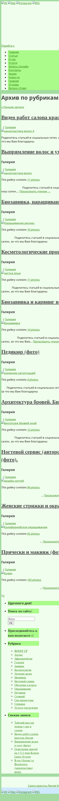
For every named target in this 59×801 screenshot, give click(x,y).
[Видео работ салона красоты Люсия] (17, 131)
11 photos (33, 180)
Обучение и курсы (25, 685)
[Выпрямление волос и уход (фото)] (16, 173)
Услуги (13, 63)
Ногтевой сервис (24, 681)
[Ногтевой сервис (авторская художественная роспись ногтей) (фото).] (12, 481)
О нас (12, 59)
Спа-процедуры (23, 700)
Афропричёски (23, 658)
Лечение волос (23, 673)
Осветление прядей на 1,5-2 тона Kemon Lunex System (26, 752)
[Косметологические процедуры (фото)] (11, 273)
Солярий (19, 696)
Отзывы (14, 84)
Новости (14, 77)
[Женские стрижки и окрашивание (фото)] (24, 527)
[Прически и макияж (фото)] (6, 573)
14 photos (33, 330)
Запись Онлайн (19, 66)
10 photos (33, 229)
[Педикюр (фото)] (18, 373)
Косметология (22, 670)
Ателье (18, 655)
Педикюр (20, 692)
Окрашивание (22, 689)
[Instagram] (24, 3)
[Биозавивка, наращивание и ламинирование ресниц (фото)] (17, 223)
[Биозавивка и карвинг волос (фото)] (10, 323)
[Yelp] (12, 3)
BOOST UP (20, 651)
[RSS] (36, 3)
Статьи (13, 55)
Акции (13, 74)
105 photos (34, 580)
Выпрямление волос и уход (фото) (26, 743)
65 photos (33, 534)
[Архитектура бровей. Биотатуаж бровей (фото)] (19, 423)
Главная (14, 52)
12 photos (33, 430)
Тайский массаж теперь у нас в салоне (24, 726)
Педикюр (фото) (20, 351)
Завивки (19, 666)
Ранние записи (12, 107)
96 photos (33, 487)
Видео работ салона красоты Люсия (26, 736)
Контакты (15, 70)
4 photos (32, 379)
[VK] (4, 3)
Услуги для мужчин (26, 707)
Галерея (14, 81)
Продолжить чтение (35, 191)
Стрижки (19, 704)
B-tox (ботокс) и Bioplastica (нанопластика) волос (24, 766)
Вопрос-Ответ (18, 88)
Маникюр (20, 677)
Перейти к (7, 46)
